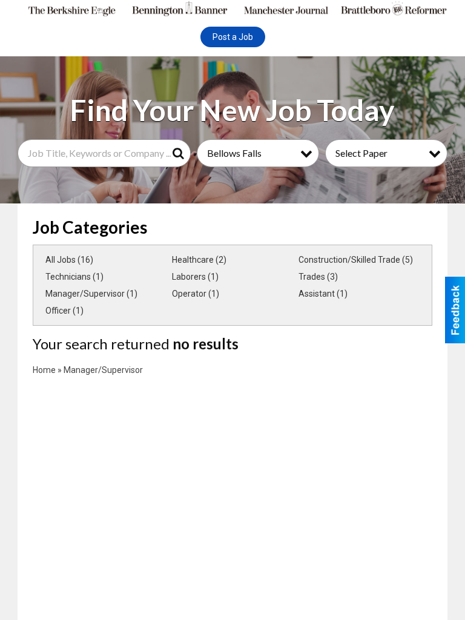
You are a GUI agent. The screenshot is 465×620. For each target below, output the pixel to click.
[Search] (180, 153)
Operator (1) (195, 293)
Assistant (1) (323, 293)
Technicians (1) (74, 277)
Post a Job (233, 37)
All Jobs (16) (69, 260)
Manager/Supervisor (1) (91, 293)
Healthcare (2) (199, 260)
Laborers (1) (195, 277)
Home (44, 370)
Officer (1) (64, 310)
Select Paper (361, 153)
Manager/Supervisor (103, 370)
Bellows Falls (234, 153)
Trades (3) (318, 277)
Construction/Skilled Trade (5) (355, 260)
